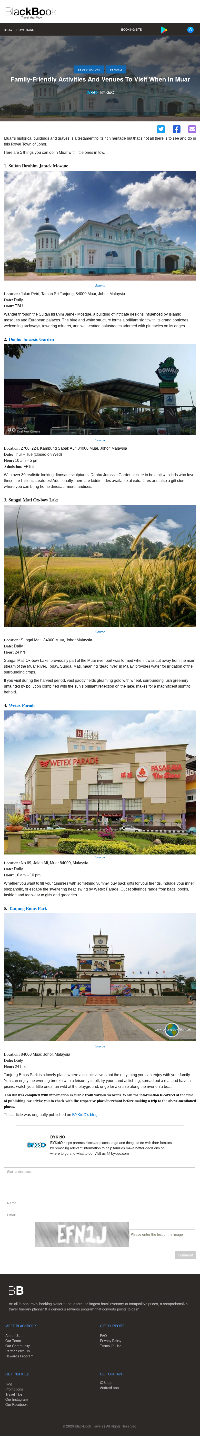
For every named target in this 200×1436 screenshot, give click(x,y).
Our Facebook (16, 1404)
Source (100, 440)
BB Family (116, 69)
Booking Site (131, 29)
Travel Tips (13, 1394)
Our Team (13, 1340)
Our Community (17, 1345)
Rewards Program (19, 1356)
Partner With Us (17, 1350)
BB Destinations (89, 69)
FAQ (103, 1335)
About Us (12, 1335)
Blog (8, 29)
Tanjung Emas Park (28, 908)
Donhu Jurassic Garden (31, 339)
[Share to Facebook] (176, 129)
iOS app (106, 1382)
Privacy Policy (110, 1340)
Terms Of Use (110, 1345)
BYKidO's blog (85, 1115)
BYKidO (107, 92)
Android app (109, 1387)
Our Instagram (16, 1399)
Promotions (24, 29)
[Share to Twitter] (161, 129)
